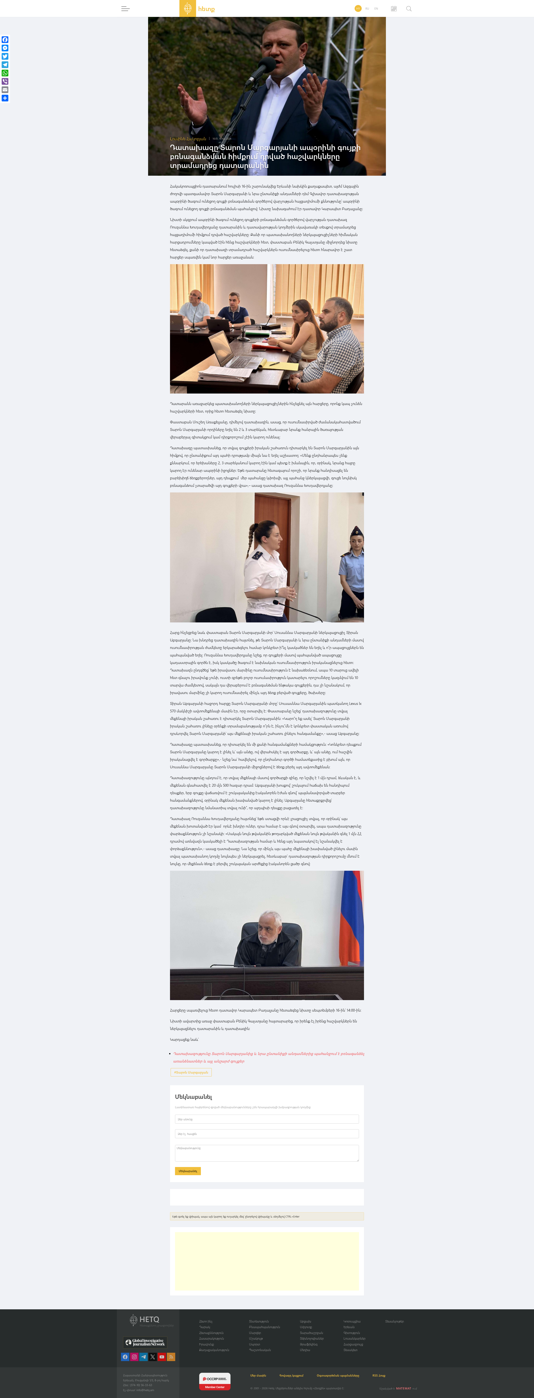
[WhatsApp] (5, 73)
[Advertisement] (267, 1261)
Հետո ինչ (206, 1321)
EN (376, 8)
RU (367, 8)
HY (358, 8)
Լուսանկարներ (354, 1338)
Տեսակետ (351, 1350)
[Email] (5, 90)
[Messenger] (5, 48)
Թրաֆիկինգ (308, 1344)
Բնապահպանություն (264, 1327)
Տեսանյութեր (394, 1321)
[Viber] (5, 81)
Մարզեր (255, 1333)
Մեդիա (305, 1350)
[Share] (5, 98)
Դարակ (204, 1327)
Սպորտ (254, 1344)
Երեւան (349, 1327)
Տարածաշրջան (311, 1333)
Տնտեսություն (259, 1321)
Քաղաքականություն (214, 1350)
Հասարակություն (211, 1338)
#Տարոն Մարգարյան (191, 1072)
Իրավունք (206, 1344)
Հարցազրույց (353, 1344)
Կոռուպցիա (352, 1321)
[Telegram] (5, 65)
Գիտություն (352, 1333)
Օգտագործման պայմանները (338, 1375)
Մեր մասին (258, 1375)
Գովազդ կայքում (292, 1375)
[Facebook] (5, 39)
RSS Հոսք (379, 1375)
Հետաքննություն (211, 1333)
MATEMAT (403, 1388)
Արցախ (305, 1321)
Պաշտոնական (260, 1350)
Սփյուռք (306, 1327)
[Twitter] (5, 56)
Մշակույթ (256, 1338)
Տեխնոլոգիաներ (312, 1338)
